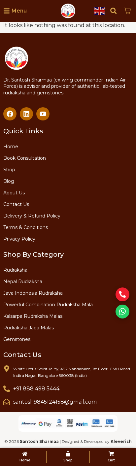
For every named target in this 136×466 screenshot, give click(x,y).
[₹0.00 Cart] (127, 11)
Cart (111, 460)
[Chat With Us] (122, 311)
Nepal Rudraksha (22, 281)
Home (10, 147)
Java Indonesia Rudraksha (33, 293)
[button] (113, 10)
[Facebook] (10, 113)
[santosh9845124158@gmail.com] (6, 402)
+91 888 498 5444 (36, 388)
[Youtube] (43, 113)
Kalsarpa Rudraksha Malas (32, 316)
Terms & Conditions (25, 227)
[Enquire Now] (122, 294)
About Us (14, 193)
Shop (9, 170)
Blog (8, 181)
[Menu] (6, 11)
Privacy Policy (19, 239)
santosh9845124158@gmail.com (55, 402)
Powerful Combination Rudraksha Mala (48, 305)
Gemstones (16, 339)
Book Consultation (24, 158)
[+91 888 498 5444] (6, 388)
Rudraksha (15, 270)
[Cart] (111, 453)
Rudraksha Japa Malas (28, 328)
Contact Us (16, 204)
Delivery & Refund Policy (31, 216)
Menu (19, 11)
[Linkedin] (26, 113)
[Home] (24, 453)
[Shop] (68, 453)
